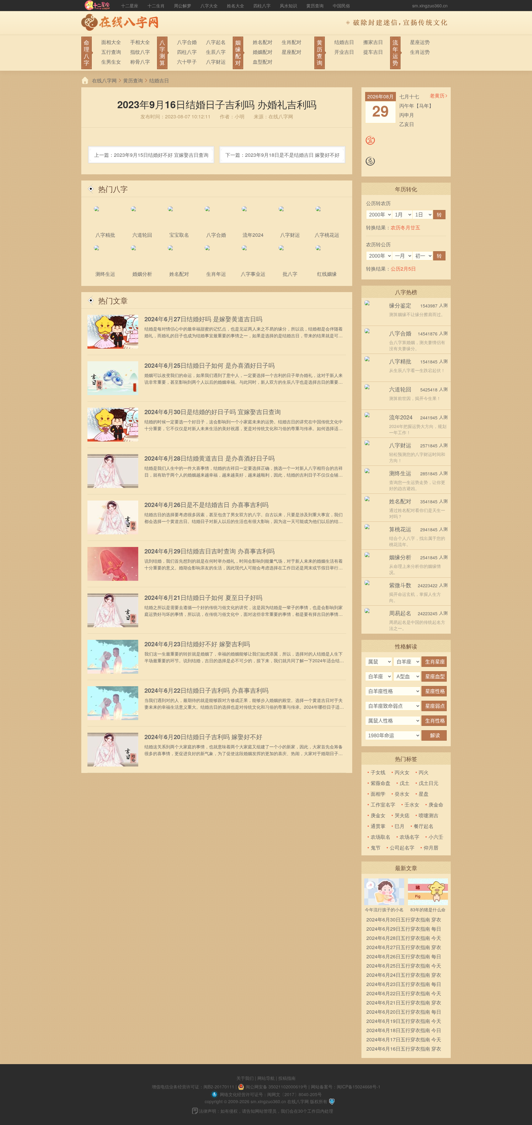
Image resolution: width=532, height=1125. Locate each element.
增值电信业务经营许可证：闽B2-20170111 (193, 1086)
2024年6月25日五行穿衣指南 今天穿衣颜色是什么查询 (403, 966)
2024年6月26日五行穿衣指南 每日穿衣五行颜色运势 (403, 957)
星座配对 (291, 51)
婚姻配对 (262, 51)
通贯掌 (378, 826)
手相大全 (140, 42)
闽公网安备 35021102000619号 (276, 1086)
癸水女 (402, 793)
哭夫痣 (402, 815)
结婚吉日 (344, 42)
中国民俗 (341, 5)
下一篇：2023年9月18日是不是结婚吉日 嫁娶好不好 (282, 154)
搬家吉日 (373, 42)
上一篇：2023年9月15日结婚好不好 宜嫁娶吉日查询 (151, 154)
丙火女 (402, 772)
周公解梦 (182, 5)
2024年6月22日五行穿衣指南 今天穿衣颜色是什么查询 (403, 994)
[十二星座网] (97, 5)
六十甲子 (187, 61)
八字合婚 (187, 42)
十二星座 (129, 5)
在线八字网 (104, 80)
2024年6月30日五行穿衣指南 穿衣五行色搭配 (403, 920)
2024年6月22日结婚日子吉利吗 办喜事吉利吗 (206, 690)
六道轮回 (400, 389)
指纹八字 (140, 51)
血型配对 (262, 61)
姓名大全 (235, 5)
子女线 (378, 772)
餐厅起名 (423, 826)
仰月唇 (431, 847)
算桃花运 (400, 529)
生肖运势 (420, 51)
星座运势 (420, 42)
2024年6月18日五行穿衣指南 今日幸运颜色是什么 (403, 1031)
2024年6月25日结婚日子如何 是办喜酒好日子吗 (209, 365)
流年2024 (401, 417)
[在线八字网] (121, 23)
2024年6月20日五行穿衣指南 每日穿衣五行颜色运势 (403, 1012)
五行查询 (111, 51)
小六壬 (436, 836)
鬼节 (376, 847)
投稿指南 (287, 1078)
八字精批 (400, 361)
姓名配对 (262, 42)
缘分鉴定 (400, 305)
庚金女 (378, 815)
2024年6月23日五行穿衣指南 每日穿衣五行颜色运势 (403, 984)
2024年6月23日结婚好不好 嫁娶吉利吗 (197, 644)
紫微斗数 (400, 585)
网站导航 (266, 1078)
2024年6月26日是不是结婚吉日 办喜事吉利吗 (206, 505)
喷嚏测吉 (428, 815)
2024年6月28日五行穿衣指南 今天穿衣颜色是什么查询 (403, 938)
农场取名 (380, 836)
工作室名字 (383, 804)
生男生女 (111, 61)
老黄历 (437, 95)
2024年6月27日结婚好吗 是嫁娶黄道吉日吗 (203, 319)
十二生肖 (156, 5)
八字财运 (216, 61)
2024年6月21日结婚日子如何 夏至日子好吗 (203, 597)
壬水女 (412, 804)
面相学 (378, 793)
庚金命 (436, 804)
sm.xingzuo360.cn (430, 5)
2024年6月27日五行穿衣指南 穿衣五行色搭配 (403, 948)
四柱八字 (262, 5)
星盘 (424, 793)
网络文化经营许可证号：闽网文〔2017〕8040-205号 (271, 1094)
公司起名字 (402, 847)
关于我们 (245, 1078)
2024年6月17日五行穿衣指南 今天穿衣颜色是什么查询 (403, 1040)
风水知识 (288, 5)
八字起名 (216, 42)
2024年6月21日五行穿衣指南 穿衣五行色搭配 (403, 1003)
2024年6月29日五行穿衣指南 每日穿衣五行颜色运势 (403, 929)
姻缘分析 (400, 557)
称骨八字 (140, 61)
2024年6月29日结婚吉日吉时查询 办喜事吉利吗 (209, 551)
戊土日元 (428, 782)
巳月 (400, 826)
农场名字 (409, 836)
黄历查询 (315, 5)
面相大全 (111, 42)
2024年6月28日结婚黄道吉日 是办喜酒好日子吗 (209, 458)
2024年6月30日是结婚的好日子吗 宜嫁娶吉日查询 (212, 412)
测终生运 (400, 473)
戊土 (404, 782)
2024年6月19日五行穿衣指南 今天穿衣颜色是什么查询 (403, 1021)
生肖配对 (291, 42)
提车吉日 (373, 51)
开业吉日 (344, 51)
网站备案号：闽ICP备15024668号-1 (346, 1086)
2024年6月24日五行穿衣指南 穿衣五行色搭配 (403, 975)
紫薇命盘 (380, 782)
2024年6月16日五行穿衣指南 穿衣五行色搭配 (403, 1049)
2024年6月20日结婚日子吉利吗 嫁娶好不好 (203, 737)
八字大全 (209, 5)
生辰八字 (216, 51)
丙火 (424, 772)
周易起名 (400, 613)
